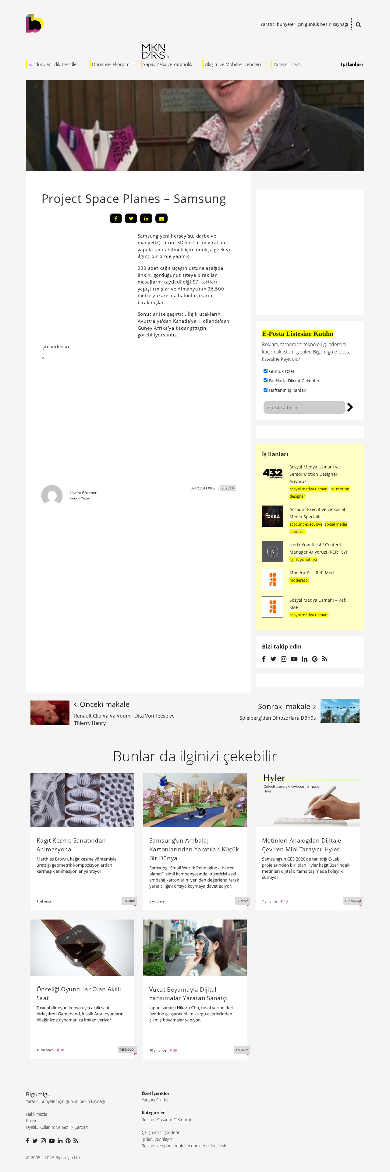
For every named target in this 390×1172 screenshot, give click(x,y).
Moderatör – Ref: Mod (311, 573)
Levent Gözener (83, 492)
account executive (305, 524)
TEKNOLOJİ (353, 901)
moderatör (299, 580)
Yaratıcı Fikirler (155, 1100)
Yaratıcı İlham (287, 64)
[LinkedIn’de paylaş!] (146, 218)
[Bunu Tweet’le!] (131, 218)
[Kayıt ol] (350, 406)
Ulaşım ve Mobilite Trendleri (233, 64)
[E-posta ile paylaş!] (161, 218)
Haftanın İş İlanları (288, 390)
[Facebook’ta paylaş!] (116, 218)
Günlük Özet (281, 371)
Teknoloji (183, 1119)
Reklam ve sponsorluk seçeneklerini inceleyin (184, 1146)
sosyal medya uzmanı (308, 489)
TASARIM (129, 901)
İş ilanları (275, 454)
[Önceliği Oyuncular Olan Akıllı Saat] (82, 947)
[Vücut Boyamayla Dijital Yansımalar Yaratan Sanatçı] (195, 947)
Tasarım (165, 1119)
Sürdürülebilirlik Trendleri (53, 64)
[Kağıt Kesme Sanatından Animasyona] (82, 799)
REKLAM (228, 488)
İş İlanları (352, 64)
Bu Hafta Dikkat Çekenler (294, 381)
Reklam (148, 1119)
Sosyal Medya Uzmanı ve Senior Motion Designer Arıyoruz (314, 474)
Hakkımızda (36, 1114)
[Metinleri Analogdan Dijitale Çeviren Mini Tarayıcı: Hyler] (308, 799)
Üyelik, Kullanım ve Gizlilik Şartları (57, 1127)
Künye (31, 1120)
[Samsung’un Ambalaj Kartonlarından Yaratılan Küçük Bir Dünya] (195, 799)
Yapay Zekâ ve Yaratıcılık (167, 64)
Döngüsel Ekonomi (111, 64)
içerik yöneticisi (303, 559)
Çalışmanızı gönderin (161, 1132)
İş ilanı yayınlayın (157, 1139)
